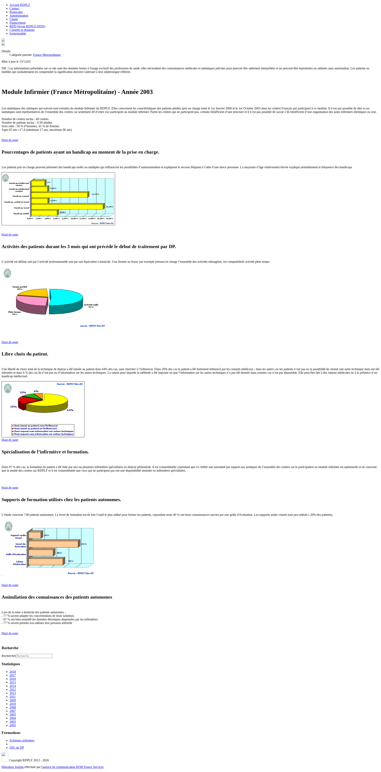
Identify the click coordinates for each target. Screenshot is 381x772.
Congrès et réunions (22, 30)
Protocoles (16, 12)
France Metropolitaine (47, 54)
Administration (19, 15)
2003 (13, 721)
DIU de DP (17, 747)
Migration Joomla (13, 767)
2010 (13, 703)
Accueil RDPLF (20, 5)
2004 (13, 718)
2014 (13, 686)
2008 (13, 707)
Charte (14, 19)
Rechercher (9, 655)
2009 (13, 700)
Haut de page (10, 140)
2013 (13, 693)
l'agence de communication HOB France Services (72, 767)
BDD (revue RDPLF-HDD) (27, 26)
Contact (14, 8)
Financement (18, 22)
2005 (13, 714)
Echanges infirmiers (22, 740)
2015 (13, 682)
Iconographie (18, 33)
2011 (13, 696)
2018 (13, 671)
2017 (13, 675)
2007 (13, 711)
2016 (13, 678)
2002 (13, 725)
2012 (13, 689)
